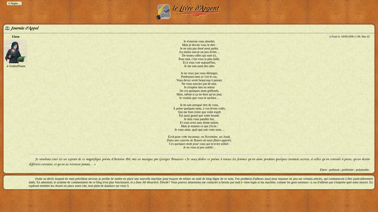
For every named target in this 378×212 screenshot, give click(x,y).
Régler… (15, 3)
